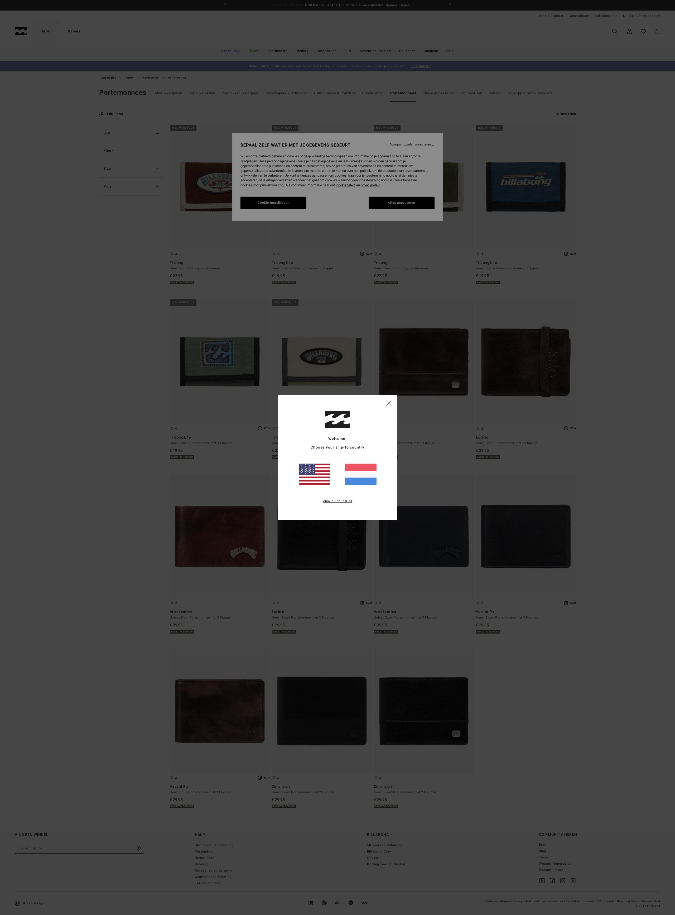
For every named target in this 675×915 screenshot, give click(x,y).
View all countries (338, 501)
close (389, 403)
